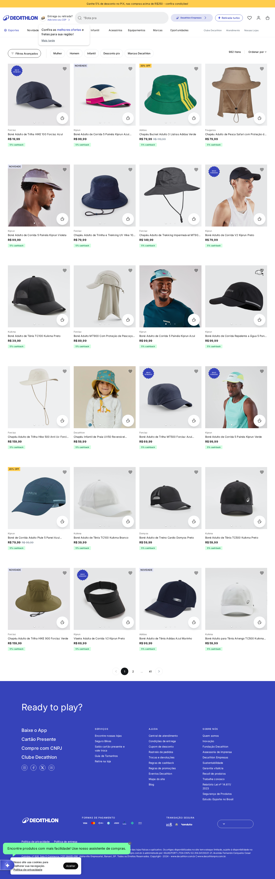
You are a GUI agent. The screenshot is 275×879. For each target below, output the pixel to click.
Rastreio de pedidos (161, 752)
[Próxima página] (159, 671)
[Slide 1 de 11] (170, 296)
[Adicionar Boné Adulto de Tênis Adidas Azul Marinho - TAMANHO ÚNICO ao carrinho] (194, 622)
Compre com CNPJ (42, 748)
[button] (66, 849)
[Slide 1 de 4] (170, 95)
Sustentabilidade (213, 762)
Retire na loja (103, 761)
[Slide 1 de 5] (105, 296)
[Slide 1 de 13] (105, 397)
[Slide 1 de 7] (39, 95)
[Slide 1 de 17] (236, 296)
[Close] (130, 843)
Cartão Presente (39, 739)
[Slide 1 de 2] (105, 196)
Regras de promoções (162, 768)
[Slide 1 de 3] (105, 95)
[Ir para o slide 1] (34, 122)
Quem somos (211, 735)
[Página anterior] (116, 671)
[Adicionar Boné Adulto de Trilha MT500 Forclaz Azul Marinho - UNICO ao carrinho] (194, 421)
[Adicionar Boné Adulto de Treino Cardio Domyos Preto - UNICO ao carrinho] (194, 521)
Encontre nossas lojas (108, 735)
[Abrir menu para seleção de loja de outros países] (235, 824)
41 (150, 671)
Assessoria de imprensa (217, 752)
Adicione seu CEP (57, 19)
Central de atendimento (163, 735)
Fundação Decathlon (215, 746)
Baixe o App (34, 730)
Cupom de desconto (161, 746)
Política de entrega (65, 841)
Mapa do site (157, 779)
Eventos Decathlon (160, 773)
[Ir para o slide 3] (43, 122)
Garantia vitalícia (213, 768)
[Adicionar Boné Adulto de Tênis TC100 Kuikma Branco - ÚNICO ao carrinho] (128, 521)
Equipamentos (136, 30)
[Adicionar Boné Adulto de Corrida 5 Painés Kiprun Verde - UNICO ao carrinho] (259, 421)
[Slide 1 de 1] (236, 95)
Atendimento (233, 30)
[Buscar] (79, 18)
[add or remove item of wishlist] (64, 69)
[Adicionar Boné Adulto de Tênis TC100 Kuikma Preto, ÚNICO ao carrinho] (62, 320)
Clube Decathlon (213, 30)
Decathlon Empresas (215, 757)
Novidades (33, 30)
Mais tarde (48, 40)
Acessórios (115, 30)
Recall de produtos (214, 773)
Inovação (208, 741)
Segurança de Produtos (217, 793)
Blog (151, 784)
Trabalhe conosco (214, 779)
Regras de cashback (161, 762)
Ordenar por (256, 51)
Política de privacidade (36, 841)
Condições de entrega (162, 741)
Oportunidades (179, 30)
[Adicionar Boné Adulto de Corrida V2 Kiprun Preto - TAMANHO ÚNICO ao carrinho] (259, 219)
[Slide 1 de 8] (236, 397)
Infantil (95, 30)
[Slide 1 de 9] (39, 196)
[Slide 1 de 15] (39, 296)
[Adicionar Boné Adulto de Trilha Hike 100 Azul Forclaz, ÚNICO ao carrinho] (62, 118)
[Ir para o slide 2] (39, 122)
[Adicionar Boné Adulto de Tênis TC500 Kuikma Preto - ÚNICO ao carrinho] (259, 521)
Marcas (157, 30)
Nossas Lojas (251, 30)
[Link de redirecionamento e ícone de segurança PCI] (176, 824)
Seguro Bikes (103, 741)
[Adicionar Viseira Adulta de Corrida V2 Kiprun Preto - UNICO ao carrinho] (128, 622)
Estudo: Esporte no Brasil (218, 799)
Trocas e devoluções (161, 757)
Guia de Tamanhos (106, 755)
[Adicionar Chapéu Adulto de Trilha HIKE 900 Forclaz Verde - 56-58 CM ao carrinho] (62, 622)
